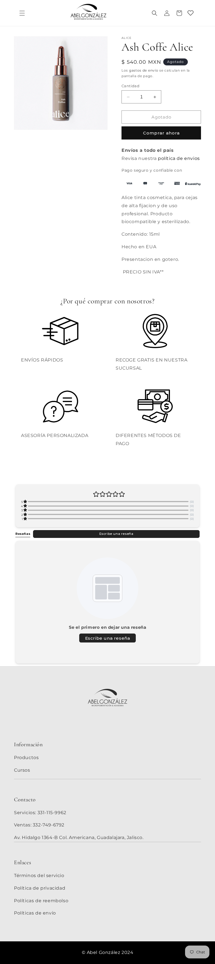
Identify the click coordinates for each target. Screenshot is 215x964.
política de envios (179, 158)
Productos (26, 757)
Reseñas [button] (22, 534)
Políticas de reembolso (41, 900)
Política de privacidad (39, 888)
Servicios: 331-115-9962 (40, 812)
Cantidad (130, 86)
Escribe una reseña (116, 534)
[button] (22, 13)
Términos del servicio (39, 875)
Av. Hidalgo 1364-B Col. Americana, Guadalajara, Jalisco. (79, 837)
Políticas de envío (35, 913)
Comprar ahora (161, 133)
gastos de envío (143, 70)
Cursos (22, 770)
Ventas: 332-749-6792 (39, 825)
